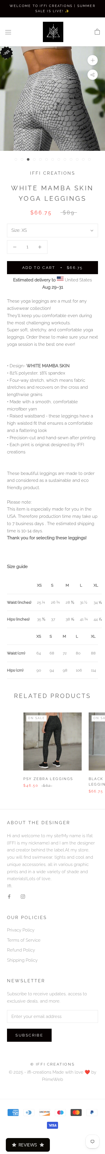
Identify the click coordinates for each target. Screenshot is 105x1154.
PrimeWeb (52, 1079)
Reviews (28, 1145)
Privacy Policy (20, 930)
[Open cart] (97, 32)
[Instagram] (23, 896)
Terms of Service (24, 940)
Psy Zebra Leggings (48, 779)
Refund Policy (21, 950)
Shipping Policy (22, 960)
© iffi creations (52, 1064)
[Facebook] (9, 896)
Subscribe (29, 1035)
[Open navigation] (8, 32)
